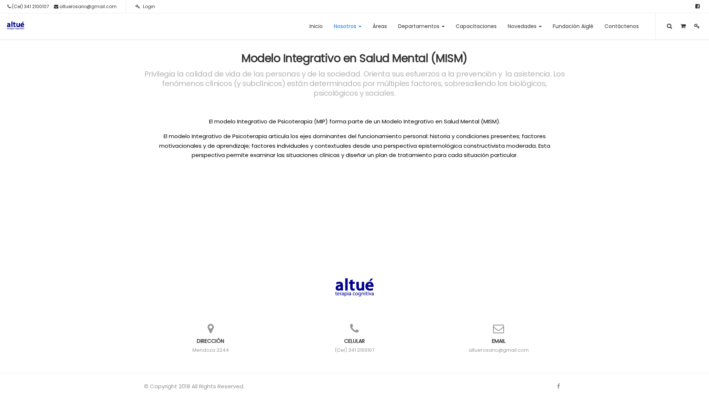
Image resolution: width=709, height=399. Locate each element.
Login (148, 6)
